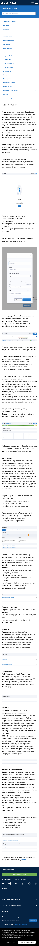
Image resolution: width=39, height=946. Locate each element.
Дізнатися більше (10, 942)
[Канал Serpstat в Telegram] (16, 883)
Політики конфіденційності (20, 924)
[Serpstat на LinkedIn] (36, 883)
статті (23, 860)
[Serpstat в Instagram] (29, 883)
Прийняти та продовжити (27, 942)
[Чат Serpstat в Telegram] (3, 883)
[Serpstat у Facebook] (23, 883)
